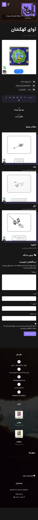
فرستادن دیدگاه (30, 334)
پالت (29, 90)
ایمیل (33, 304)
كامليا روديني (22, 90)
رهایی (19, 422)
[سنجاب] (19, 434)
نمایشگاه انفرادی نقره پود (28, 170)
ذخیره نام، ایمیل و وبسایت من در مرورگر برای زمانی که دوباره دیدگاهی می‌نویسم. (20, 327)
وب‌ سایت (33, 314)
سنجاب (19, 441)
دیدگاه (33, 272)
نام (34, 294)
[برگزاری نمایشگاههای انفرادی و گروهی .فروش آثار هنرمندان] (28, 9)
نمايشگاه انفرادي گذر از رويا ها (23, 86)
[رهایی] (19, 415)
